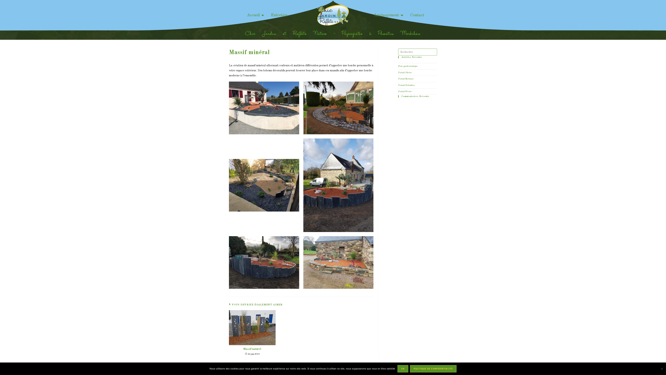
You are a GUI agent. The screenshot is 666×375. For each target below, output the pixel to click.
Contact (417, 15)
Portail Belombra (406, 85)
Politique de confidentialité (433, 368)
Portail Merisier (406, 79)
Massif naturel (252, 349)
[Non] (661, 368)
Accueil (253, 15)
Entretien (279, 15)
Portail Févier (405, 91)
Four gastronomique (408, 66)
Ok (402, 368)
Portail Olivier (405, 72)
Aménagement (386, 15)
